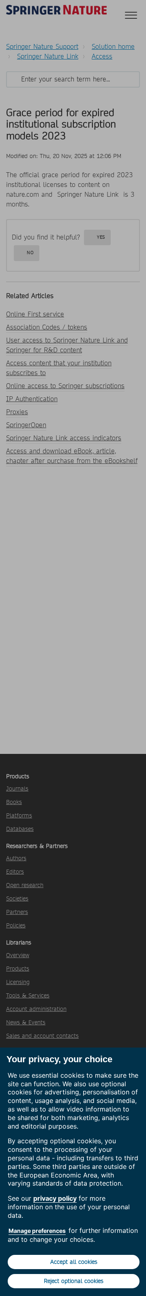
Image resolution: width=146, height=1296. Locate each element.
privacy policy (55, 1198)
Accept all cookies (73, 1262)
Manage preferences (37, 1230)
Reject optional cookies (73, 1281)
